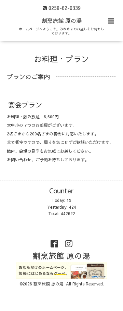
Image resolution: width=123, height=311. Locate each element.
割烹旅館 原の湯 (65, 20)
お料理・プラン (61, 58)
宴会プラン (25, 104)
